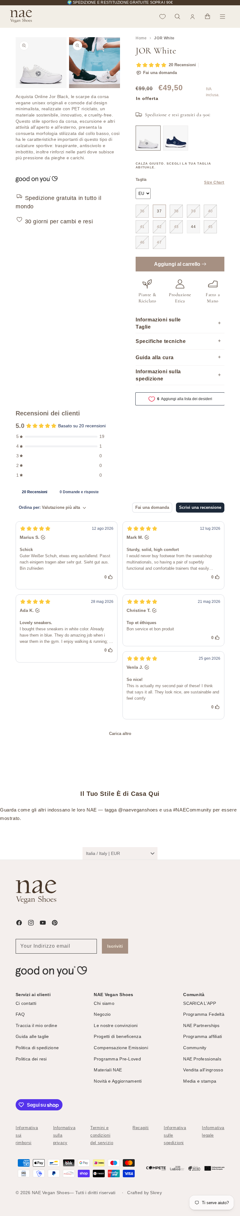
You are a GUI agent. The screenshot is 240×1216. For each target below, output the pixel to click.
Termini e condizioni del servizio (101, 1135)
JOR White (164, 38)
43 (176, 227)
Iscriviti (115, 946)
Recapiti (140, 1127)
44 (193, 227)
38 (176, 211)
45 (210, 227)
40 (210, 211)
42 (159, 227)
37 (159, 211)
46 (142, 242)
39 (193, 211)
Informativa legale (213, 1131)
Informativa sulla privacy (64, 1135)
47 (159, 242)
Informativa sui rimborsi (27, 1135)
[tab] (34, 491)
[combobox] (120, 853)
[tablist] (120, 491)
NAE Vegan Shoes (50, 1192)
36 (142, 211)
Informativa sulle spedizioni (175, 1135)
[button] (177, 16)
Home (141, 38)
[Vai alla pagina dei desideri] (162, 16)
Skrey (156, 1192)
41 (142, 227)
